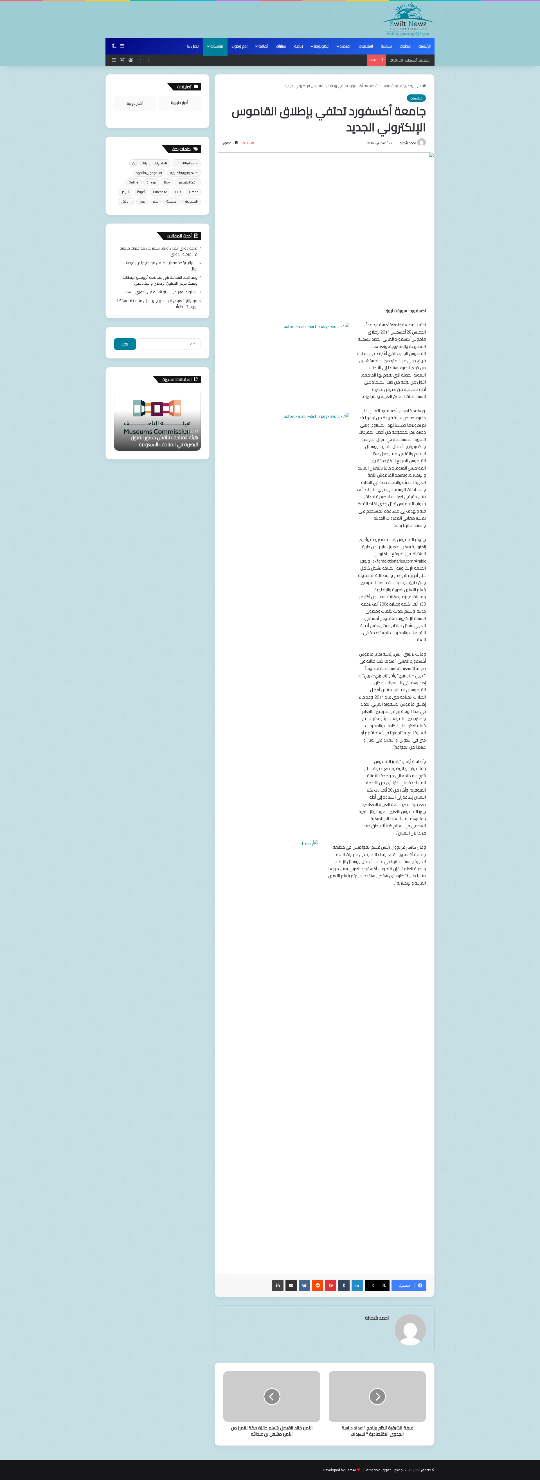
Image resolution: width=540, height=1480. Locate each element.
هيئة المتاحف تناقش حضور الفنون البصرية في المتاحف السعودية (164, 441)
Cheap (151, 182)
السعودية (191, 201)
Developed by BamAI (339, 1470)
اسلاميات (366, 46)
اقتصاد (345, 46)
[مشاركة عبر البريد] (291, 1285)
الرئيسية (424, 46)
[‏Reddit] (317, 1285)
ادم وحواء (239, 46)
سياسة (386, 46)
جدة (156, 201)
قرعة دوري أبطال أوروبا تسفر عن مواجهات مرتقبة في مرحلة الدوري (158, 251)
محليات (405, 46)
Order (193, 192)
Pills (178, 192)
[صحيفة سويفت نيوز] (408, 19)
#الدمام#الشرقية (186, 163)
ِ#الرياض (126, 201)
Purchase (160, 192)
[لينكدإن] (357, 1285)
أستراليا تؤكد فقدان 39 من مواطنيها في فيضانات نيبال (159, 265)
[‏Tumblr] (344, 1285)
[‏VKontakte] (304, 1285)
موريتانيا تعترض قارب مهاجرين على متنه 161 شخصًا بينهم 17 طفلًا (157, 303)
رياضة (298, 46)
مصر (142, 201)
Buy (167, 182)
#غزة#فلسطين (188, 182)
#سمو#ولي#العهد (149, 172)
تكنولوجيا (321, 46)
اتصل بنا (193, 46)
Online (134, 182)
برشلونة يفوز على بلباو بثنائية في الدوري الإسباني (159, 292)
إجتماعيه (400, 85)
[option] (157, 420)
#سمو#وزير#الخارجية (184, 172)
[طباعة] (278, 1285)
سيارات (281, 46)
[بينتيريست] (330, 1285)
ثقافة (263, 46)
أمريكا (141, 192)
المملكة (171, 201)
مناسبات (216, 46)
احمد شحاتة (408, 143)
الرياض (125, 192)
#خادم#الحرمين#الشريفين (149, 163)
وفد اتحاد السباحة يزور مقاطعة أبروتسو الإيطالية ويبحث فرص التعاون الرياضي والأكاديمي (295, 60)
